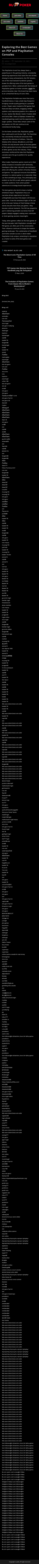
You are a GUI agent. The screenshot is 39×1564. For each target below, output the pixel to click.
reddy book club (7, 966)
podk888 (4, 514)
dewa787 (4, 482)
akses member (6, 605)
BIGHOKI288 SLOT (7, 913)
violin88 (4, 1287)
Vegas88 (4, 1255)
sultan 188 (5, 381)
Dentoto (4, 1125)
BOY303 (4, 1152)
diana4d (4, 403)
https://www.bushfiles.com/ (10, 1082)
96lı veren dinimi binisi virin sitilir (12, 704)
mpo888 (4, 1120)
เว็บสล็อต (4, 355)
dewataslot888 (6, 1080)
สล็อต (3, 461)
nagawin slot (6, 1193)
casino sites (5, 1034)
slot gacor (5, 391)
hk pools (4, 868)
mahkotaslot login (7, 786)
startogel (4, 1104)
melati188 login (6, 817)
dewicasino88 (6, 795)
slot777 (4, 675)
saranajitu (5, 316)
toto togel (5, 1207)
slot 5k (4, 831)
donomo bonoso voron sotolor (11, 1279)
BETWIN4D (5, 1070)
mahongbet (5, 357)
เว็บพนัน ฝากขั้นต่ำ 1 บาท (9, 396)
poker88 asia (6, 841)
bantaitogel (5, 335)
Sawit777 (4, 1253)
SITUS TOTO (5, 836)
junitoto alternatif (7, 783)
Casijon (4, 405)
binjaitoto (5, 935)
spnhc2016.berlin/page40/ (10, 810)
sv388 (4, 424)
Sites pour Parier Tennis (9, 812)
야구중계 (4, 1026)
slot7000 (4, 981)
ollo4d (4, 990)
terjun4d (4, 1234)
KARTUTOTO (6, 1041)
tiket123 (4, 1014)
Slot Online (5, 1320)
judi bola (4, 547)
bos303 (4, 947)
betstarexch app (7, 634)
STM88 (4, 658)
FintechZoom (6, 603)
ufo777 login (6, 1007)
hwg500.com (6, 863)
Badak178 (5, 574)
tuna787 (4, 489)
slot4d (4, 352)
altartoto (4, 328)
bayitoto (4, 333)
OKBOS (4, 1198)
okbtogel (4, 933)
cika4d (4, 1205)
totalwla (4, 1058)
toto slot (4, 318)
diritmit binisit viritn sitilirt (10, 1272)
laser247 (4, 962)
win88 (4, 1212)
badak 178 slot (6, 555)
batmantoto (6, 1166)
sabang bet (5, 1214)
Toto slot (4, 870)
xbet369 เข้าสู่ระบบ (7, 983)
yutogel (4, 921)
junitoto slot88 (6, 822)
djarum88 (5, 930)
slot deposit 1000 (7, 648)
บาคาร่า (4, 860)
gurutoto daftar (7, 629)
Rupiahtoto (5, 1099)
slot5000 (4, 1299)
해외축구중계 (6, 1318)
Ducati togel (5, 829)
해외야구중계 (6, 781)
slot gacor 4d (6, 400)
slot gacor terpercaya (8, 1294)
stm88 (4, 843)
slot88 (4, 347)
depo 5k (4, 420)
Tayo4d (4, 793)
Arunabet (5, 1248)
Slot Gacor (5, 680)
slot (3, 427)
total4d (4, 1002)
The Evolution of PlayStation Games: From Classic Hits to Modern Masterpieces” (19, 283)
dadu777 (4, 465)
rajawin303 (5, 1116)
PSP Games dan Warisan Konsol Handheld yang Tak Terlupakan (19, 269)
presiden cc (5, 1019)
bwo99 (4, 875)
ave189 (4, 593)
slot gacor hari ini (7, 398)
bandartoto (5, 1024)
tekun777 (5, 1017)
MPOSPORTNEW (7, 1067)
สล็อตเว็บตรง (5, 314)
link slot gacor (6, 364)
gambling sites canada (9, 986)
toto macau (5, 543)
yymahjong (5, 1010)
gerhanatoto (6, 788)
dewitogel (5, 331)
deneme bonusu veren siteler (11, 1217)
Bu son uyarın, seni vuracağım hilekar (13, 1535)
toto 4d (4, 791)
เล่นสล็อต (4, 502)
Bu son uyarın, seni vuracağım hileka (13, 1472)
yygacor (4, 1046)
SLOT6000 (5, 581)
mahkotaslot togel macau (10, 819)
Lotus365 (5, 1029)
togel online (5, 617)
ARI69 (4, 1171)
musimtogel (5, 1072)
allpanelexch (6, 974)
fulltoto (4, 1142)
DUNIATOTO (6, 1043)
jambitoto (5, 1188)
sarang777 (5, 1135)
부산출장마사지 (6, 995)
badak (4, 697)
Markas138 (5, 1176)
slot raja (4, 1284)
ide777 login (5, 839)
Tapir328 (4, 446)
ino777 (4, 803)
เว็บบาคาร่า (5, 511)
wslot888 (4, 1084)
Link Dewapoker (7, 1226)
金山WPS (4, 644)
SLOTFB (4, 969)
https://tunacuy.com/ (8, 468)
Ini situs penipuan (7, 668)
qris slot (4, 940)
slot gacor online (7, 1265)
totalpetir (5, 1060)
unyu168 (4, 1169)
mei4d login (5, 815)
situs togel (5, 323)
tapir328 (4, 718)
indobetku (5, 1077)
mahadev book (6, 971)
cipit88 (4, 338)
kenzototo (5, 925)
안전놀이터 (5, 918)
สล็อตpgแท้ (5, 408)
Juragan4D (5, 665)
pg (3, 1012)
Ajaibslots (5, 1246)
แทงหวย (4, 311)
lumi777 (4, 1200)
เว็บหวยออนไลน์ (7, 321)
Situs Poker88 (6, 1222)
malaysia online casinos (9, 1231)
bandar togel (6, 600)
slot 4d (4, 386)
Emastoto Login (7, 906)
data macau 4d (6, 1277)
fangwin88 (5, 343)
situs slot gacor (6, 1173)
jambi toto (5, 1183)
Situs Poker (5, 945)
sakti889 (4, 964)
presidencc (5, 1031)
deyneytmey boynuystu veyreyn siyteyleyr (15, 1238)
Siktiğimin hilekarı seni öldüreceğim (13, 1482)
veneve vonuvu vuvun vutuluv (11, 1270)
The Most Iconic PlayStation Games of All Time (19, 256)
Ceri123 (4, 567)
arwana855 (5, 441)
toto (3, 374)
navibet (4, 639)
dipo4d (4, 1051)
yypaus (4, 1063)
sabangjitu (5, 1210)
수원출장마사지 (6, 993)
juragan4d (5, 615)
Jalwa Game (5, 916)
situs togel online (7, 1096)
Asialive (4, 1262)
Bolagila (4, 1260)
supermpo (5, 949)
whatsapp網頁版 (7, 656)
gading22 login (6, 834)
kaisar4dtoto (6, 1108)
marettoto (5, 807)
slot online (5, 1154)
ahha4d (4, 978)
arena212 (5, 557)
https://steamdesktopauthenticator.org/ (14, 1178)
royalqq (4, 1000)
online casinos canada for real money (13, 954)
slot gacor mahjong (8, 326)
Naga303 (4, 928)
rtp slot (4, 1219)
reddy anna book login (9, 998)
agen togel (5, 1140)
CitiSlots (4, 1224)
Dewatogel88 (6, 1267)
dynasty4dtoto (6, 1111)
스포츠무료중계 (6, 884)
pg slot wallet (6, 439)
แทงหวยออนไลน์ (7, 851)
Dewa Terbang (6, 1250)
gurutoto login (6, 598)
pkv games (5, 923)
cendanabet (5, 1303)
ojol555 (4, 1005)
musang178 (5, 492)
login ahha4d (6, 1118)
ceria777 (4, 1123)
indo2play (5, 1065)
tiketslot (4, 1282)
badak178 (5, 340)
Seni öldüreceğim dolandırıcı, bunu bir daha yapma (17, 1036)
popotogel (5, 359)
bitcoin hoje (5, 800)
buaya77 (4, 798)
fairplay (4, 976)
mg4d (30, 88)
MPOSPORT (5, 1106)
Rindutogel (5, 1075)
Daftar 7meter (6, 942)
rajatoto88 (5, 901)
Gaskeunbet (5, 1258)
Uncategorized (10, 64)
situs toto (5, 371)
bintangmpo (6, 957)
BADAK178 (5, 451)
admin (7, 61)
